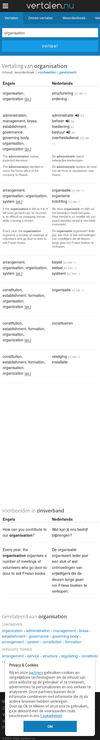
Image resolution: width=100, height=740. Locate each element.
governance (39, 636)
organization (12, 630)
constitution (52, 641)
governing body (65, 636)
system (33, 641)
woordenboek (24, 72)
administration (38, 630)
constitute (89, 655)
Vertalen (11, 17)
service (33, 655)
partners (36, 672)
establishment (13, 636)
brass (84, 630)
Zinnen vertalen (40, 17)
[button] (5, 6)
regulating (69, 655)
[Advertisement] (50, 449)
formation (73, 641)
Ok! (50, 726)
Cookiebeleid (51, 715)
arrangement (13, 641)
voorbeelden (47, 72)
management (64, 630)
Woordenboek (74, 17)
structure (50, 655)
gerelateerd (67, 72)
